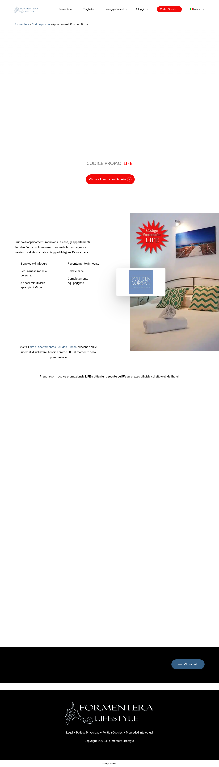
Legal (69, 732)
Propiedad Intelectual (139, 732)
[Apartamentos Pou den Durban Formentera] (32, 450)
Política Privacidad (87, 732)
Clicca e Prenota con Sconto (107, 179)
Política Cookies (112, 732)
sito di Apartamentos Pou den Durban (53, 347)
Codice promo (41, 24)
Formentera (21, 24)
